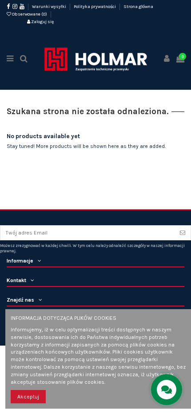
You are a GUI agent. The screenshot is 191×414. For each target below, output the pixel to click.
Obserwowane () (29, 14)
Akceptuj (28, 397)
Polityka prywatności (95, 6)
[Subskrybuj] (183, 233)
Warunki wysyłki (49, 6)
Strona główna (138, 6)
